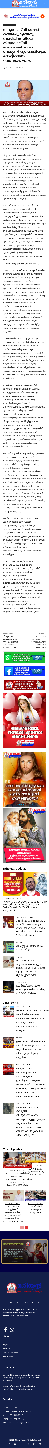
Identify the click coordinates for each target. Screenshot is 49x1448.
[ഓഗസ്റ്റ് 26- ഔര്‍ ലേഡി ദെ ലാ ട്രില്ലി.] (8, 947)
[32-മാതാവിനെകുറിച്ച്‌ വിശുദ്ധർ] (24, 1251)
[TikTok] (21, 1444)
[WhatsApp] (32, 75)
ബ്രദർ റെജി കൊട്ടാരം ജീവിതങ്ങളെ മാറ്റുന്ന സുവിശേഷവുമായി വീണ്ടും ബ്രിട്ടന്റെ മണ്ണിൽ (31, 1049)
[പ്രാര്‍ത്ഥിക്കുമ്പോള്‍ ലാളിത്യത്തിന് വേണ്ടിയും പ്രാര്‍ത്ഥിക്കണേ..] (8, 987)
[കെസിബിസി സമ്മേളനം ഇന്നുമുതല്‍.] (35, 1195)
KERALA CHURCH (10, 25)
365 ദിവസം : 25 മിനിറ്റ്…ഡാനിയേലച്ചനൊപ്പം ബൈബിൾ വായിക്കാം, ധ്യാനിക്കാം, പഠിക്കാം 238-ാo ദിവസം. (31, 928)
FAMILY (19, 957)
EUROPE (19, 1037)
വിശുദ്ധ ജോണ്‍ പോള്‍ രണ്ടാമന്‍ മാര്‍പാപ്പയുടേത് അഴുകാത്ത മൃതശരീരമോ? (10, 642)
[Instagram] (15, 1444)
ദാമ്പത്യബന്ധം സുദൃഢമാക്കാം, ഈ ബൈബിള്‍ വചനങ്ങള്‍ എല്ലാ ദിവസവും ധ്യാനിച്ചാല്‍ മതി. (30, 968)
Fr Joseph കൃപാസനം (12, 898)
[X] (20, 75)
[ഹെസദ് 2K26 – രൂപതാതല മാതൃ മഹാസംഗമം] (35, 1157)
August (19, 942)
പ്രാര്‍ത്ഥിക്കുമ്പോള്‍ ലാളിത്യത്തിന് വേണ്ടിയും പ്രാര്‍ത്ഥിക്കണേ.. (31, 989)
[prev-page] (22, 1227)
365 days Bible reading (27, 917)
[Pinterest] (26, 75)
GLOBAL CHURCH (23, 1103)
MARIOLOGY (21, 982)
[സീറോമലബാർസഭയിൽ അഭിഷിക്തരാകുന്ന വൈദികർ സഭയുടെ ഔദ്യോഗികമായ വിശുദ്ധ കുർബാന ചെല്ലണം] (8, 1011)
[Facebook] (14, 75)
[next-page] (26, 1227)
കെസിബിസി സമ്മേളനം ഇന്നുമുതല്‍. (36, 1209)
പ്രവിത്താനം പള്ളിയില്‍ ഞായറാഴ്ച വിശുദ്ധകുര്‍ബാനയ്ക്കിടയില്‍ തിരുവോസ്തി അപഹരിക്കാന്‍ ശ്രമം (17, 1179)
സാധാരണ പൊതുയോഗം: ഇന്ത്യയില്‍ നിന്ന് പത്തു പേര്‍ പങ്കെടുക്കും (38, 642)
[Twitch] (27, 1444)
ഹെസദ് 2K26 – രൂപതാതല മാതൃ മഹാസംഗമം (36, 1172)
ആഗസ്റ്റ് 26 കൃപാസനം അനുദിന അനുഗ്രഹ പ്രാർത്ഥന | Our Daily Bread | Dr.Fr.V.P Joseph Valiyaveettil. (25, 906)
